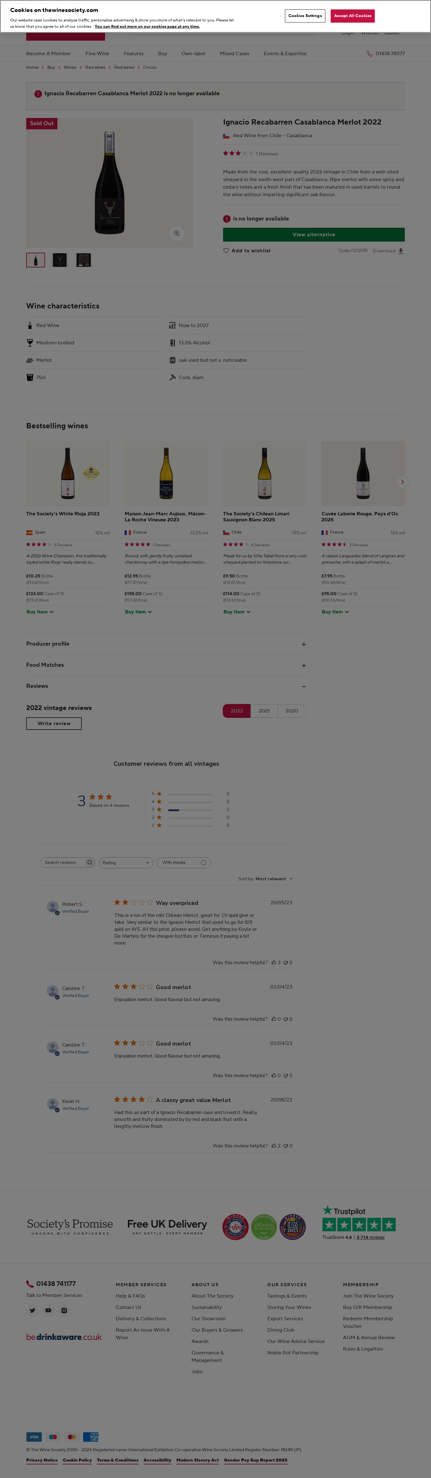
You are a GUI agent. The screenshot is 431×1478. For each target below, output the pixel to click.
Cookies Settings (305, 15)
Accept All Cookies (352, 15)
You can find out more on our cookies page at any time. (147, 26)
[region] (215, 16)
